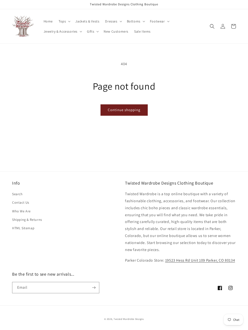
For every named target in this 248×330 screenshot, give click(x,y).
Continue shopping (124, 110)
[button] (64, 21)
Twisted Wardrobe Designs (129, 319)
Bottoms (133, 21)
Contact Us (20, 202)
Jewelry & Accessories (61, 31)
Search (17, 194)
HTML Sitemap (23, 228)
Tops (62, 21)
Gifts (90, 31)
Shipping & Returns (27, 219)
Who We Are (21, 211)
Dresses (111, 21)
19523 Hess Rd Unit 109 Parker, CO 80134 (200, 260)
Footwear (157, 21)
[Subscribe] (93, 287)
